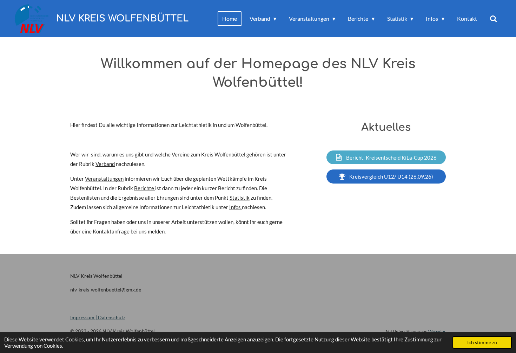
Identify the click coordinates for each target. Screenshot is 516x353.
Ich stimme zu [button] (482, 342)
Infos (235, 207)
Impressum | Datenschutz (97, 317)
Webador (437, 331)
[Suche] (493, 18)
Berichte (144, 188)
